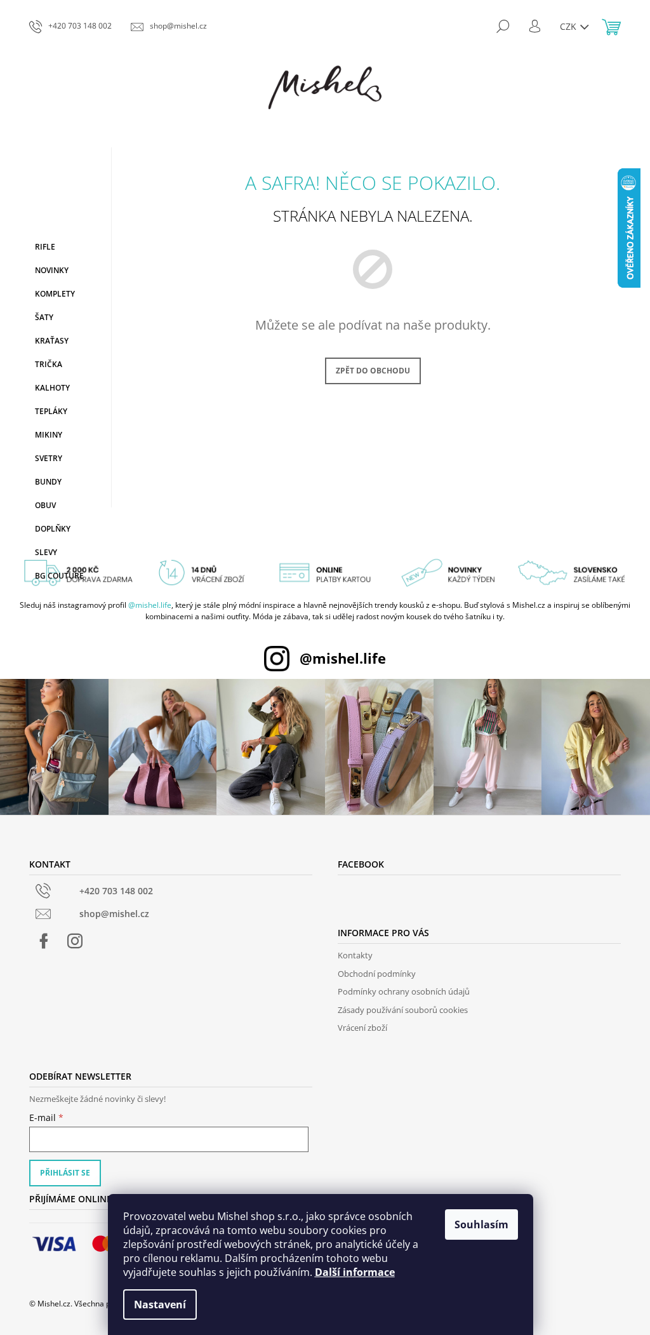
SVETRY (48, 458)
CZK (569, 26)
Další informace (355, 1272)
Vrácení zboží (362, 1027)
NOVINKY (52, 270)
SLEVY (46, 552)
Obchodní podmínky (377, 973)
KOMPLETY (55, 293)
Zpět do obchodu (373, 370)
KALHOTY (52, 387)
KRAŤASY (52, 340)
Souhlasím (481, 1224)
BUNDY (48, 481)
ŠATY (44, 317)
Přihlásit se (65, 1172)
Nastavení (160, 1305)
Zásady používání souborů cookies (403, 1010)
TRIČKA (48, 364)
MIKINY (48, 434)
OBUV (45, 505)
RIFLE (45, 246)
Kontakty (355, 955)
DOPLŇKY (52, 528)
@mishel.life (149, 605)
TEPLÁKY (51, 411)
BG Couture (59, 575)
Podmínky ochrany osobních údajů (404, 991)
